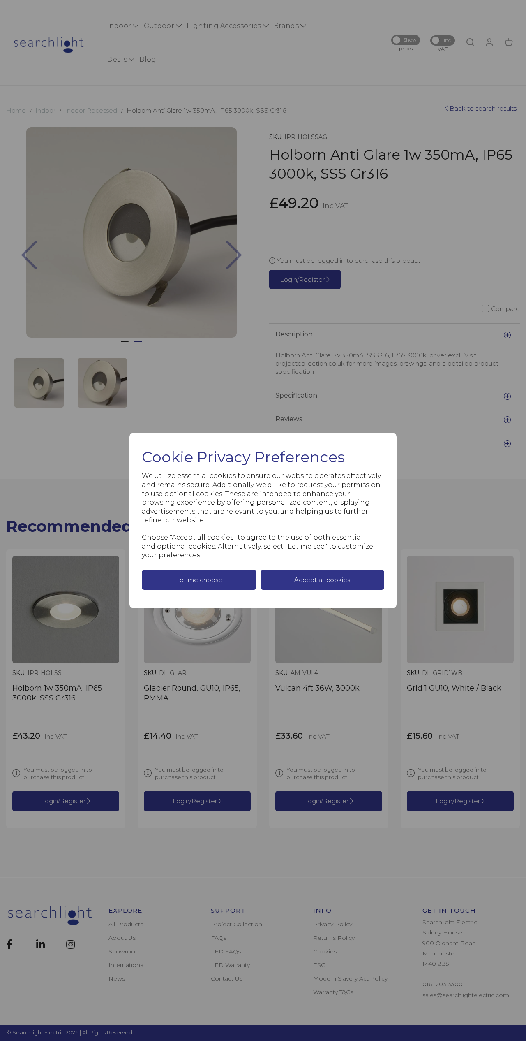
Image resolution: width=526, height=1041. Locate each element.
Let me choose (199, 580)
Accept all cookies (322, 580)
